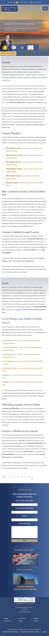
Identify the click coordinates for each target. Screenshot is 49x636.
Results (36, 618)
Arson (5, 283)
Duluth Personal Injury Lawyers (30, 632)
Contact (36, 621)
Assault (6, 62)
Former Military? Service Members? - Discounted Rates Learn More (25, 559)
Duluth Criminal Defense (10, 632)
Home (6, 618)
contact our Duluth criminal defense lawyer (30, 310)
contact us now (40, 103)
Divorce (19, 261)
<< (8, 477)
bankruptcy (19, 457)
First (3, 477)
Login (44, 632)
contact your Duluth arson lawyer (19, 393)
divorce (8, 457)
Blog (20, 621)
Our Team (22, 618)
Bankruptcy (30, 261)
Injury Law (8, 621)
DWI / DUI (12, 261)
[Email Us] (17, 2)
